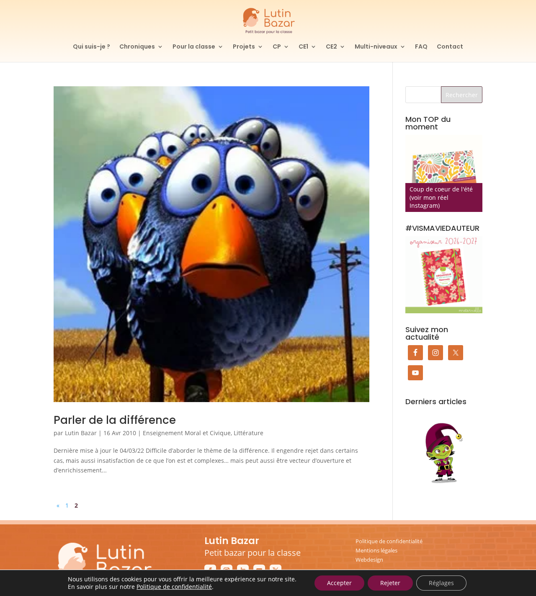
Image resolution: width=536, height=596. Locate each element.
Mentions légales (376, 550)
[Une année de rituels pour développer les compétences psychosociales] (443, 173)
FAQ (421, 47)
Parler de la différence (115, 420)
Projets (244, 47)
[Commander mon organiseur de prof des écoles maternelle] (443, 274)
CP (277, 47)
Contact (450, 47)
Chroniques (137, 47)
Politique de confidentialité (389, 541)
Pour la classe (194, 47)
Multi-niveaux (376, 47)
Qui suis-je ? (91, 47)
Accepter (339, 583)
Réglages (441, 583)
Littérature (248, 433)
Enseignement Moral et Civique (187, 433)
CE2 (331, 47)
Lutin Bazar (81, 433)
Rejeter (390, 583)
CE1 (303, 47)
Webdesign (369, 559)
